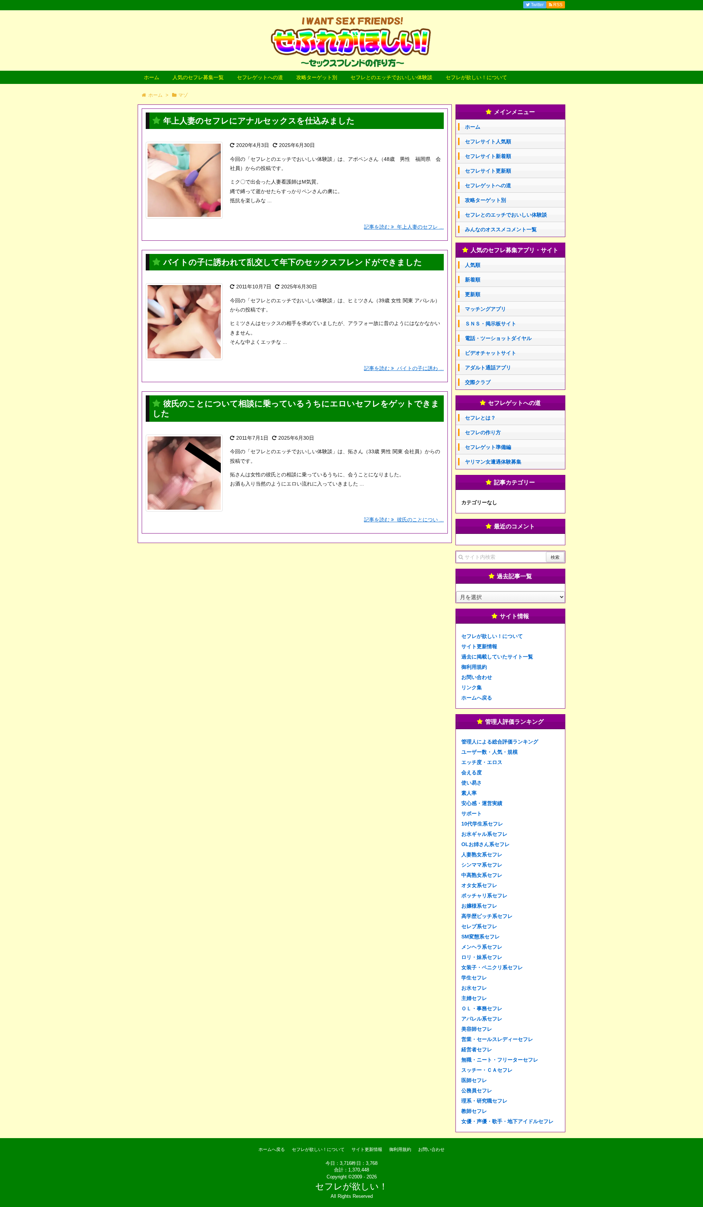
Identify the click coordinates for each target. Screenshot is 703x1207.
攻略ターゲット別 (316, 77)
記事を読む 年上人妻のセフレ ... (404, 227)
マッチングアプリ (485, 308)
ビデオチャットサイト (490, 352)
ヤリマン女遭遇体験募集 (493, 461)
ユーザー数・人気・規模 (489, 752)
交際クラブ (478, 382)
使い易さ (471, 783)
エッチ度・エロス (481, 762)
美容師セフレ (476, 1029)
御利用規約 (474, 667)
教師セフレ (474, 1111)
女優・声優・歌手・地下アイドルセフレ (507, 1121)
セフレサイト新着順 (488, 156)
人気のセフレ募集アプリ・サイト (514, 250)
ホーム (151, 77)
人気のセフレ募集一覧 (198, 77)
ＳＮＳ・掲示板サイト (490, 323)
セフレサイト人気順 (488, 141)
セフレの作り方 (483, 432)
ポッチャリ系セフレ (484, 895)
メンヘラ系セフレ (481, 947)
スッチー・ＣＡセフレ (487, 1070)
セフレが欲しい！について (476, 77)
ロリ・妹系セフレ (481, 957)
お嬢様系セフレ (479, 906)
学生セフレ (474, 978)
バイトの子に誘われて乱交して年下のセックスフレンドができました (292, 262)
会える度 (471, 772)
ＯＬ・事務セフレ (481, 1008)
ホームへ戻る (476, 698)
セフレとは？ (480, 417)
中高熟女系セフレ (481, 875)
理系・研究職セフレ (484, 1101)
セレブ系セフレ (479, 926)
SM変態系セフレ (480, 937)
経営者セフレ (476, 1049)
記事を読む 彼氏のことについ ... (404, 520)
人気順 (472, 264)
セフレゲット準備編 (488, 447)
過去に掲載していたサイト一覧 (497, 657)
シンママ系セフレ (481, 865)
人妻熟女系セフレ (481, 854)
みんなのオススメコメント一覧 (501, 229)
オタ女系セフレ (479, 885)
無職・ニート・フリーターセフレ (499, 1060)
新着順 (472, 279)
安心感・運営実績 (481, 803)
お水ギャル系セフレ (484, 834)
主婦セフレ (474, 998)
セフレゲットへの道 (260, 77)
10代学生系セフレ (482, 824)
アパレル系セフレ (481, 1019)
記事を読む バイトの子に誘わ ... (404, 368)
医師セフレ (474, 1080)
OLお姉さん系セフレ (485, 844)
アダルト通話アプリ (488, 367)
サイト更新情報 (479, 646)
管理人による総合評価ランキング (499, 742)
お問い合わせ (476, 677)
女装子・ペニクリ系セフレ (492, 967)
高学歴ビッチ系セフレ (487, 916)
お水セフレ (474, 988)
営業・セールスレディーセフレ (497, 1039)
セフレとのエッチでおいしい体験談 (391, 77)
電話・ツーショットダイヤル (498, 338)
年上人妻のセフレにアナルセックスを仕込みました (259, 120)
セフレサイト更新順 (488, 170)
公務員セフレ (476, 1090)
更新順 (472, 294)
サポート (471, 813)
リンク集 (471, 687)
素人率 (469, 793)
